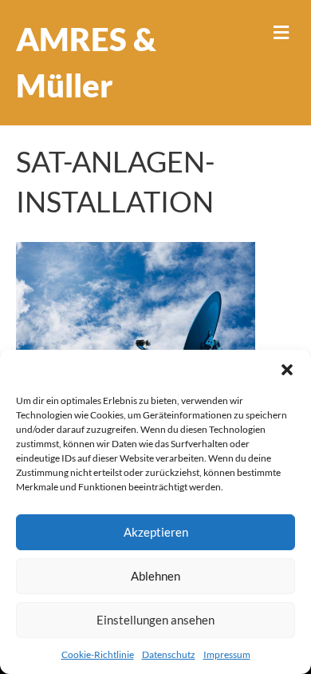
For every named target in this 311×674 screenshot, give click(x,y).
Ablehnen (155, 576)
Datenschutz (168, 654)
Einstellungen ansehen (155, 620)
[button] (287, 370)
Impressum (226, 654)
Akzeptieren (156, 532)
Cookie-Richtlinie (97, 654)
